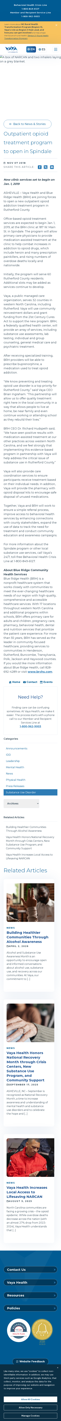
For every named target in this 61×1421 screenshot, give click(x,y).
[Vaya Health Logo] (11, 49)
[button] (56, 25)
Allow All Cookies (30, 1399)
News (9, 773)
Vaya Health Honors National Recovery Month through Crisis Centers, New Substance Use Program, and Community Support (30, 843)
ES (43, 49)
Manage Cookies (30, 1415)
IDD (8, 754)
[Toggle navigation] (55, 49)
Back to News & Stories (29, 124)
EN (32, 49)
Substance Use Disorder (21, 792)
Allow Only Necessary (30, 1407)
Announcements (16, 748)
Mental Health (15, 767)
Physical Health (15, 779)
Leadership (13, 761)
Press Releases (15, 786)
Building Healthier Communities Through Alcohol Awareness (26, 829)
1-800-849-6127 (30, 9)
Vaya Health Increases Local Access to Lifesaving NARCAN (29, 856)
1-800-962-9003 (30, 16)
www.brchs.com (40, 671)
